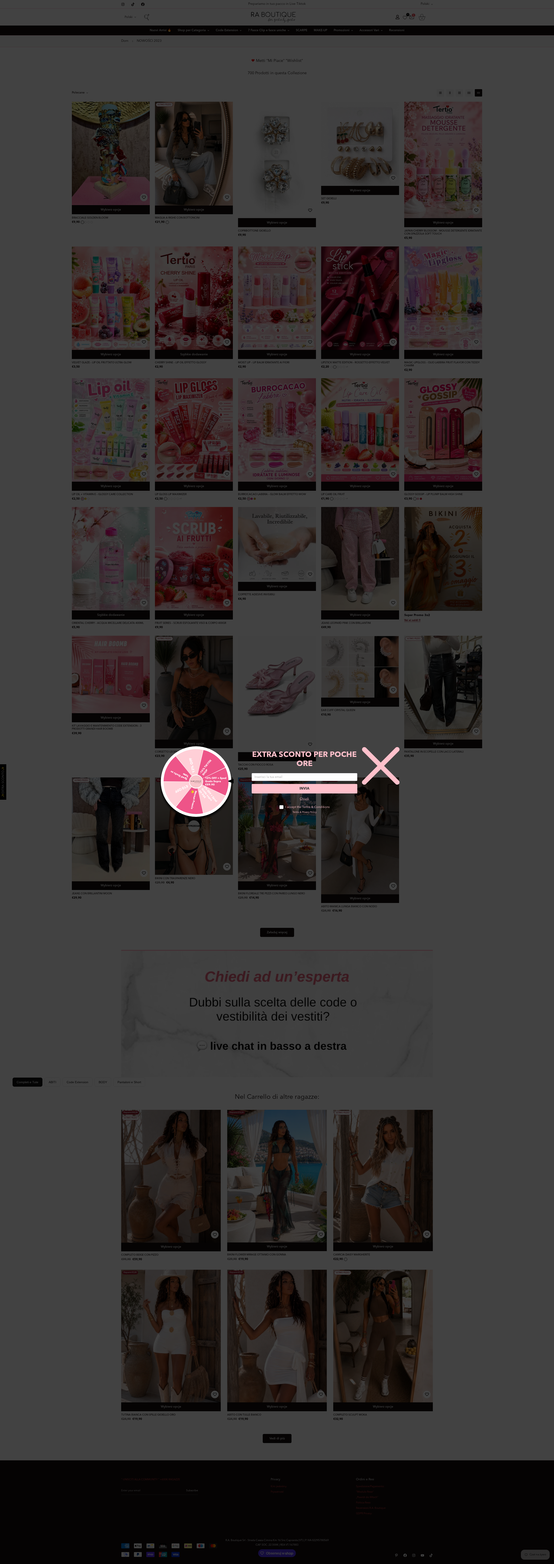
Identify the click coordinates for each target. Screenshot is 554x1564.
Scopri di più (39, 1539)
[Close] (76, 1524)
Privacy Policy (309, 812)
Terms (296, 812)
